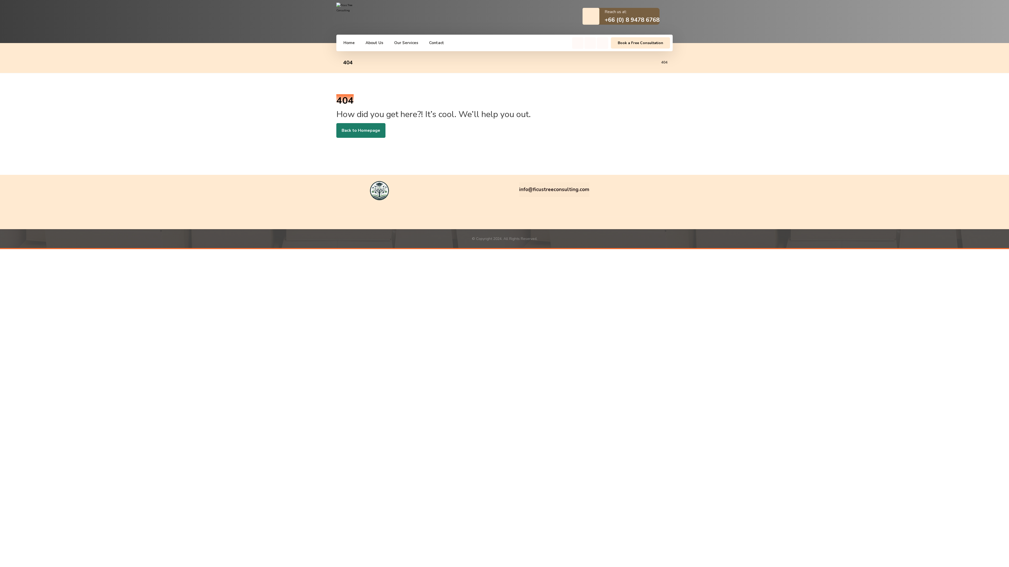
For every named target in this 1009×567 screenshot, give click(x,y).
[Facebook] (578, 43)
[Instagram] (590, 43)
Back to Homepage (361, 130)
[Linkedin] (602, 43)
